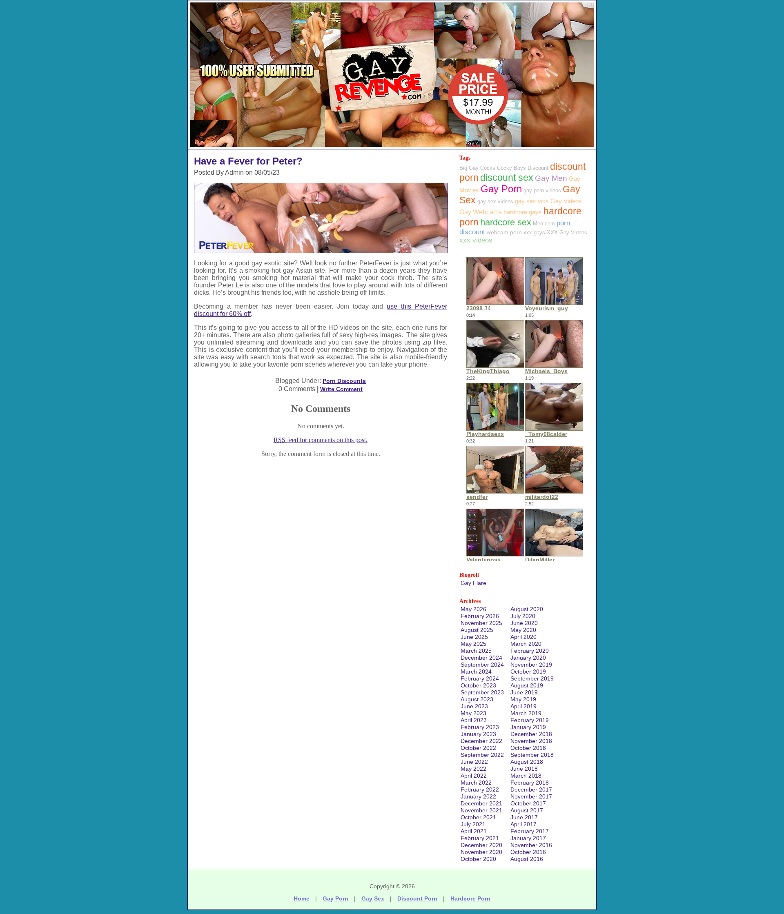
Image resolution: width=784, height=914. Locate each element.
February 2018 (529, 782)
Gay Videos (566, 201)
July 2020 (522, 616)
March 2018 (525, 775)
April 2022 (474, 775)
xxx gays (534, 232)
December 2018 (531, 734)
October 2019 (528, 671)
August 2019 (526, 685)
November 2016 (531, 845)
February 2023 (480, 727)
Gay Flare (473, 583)
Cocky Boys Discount (522, 168)
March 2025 (476, 650)
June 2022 (474, 761)
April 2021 (474, 831)
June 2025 (474, 637)
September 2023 (482, 692)
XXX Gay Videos (567, 232)
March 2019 (525, 713)
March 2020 (525, 643)
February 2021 (480, 838)
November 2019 (531, 664)
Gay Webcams (480, 212)
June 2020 (524, 623)
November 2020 (481, 852)
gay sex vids (532, 201)
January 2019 (528, 727)
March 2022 (476, 782)
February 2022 (480, 789)
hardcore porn (470, 898)
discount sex (506, 178)
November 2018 (531, 741)
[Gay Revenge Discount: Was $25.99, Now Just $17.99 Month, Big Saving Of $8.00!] (392, 146)
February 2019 (529, 720)
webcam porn (504, 232)
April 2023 (474, 720)
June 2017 (524, 817)
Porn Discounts (344, 381)
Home (302, 898)
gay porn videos (542, 190)
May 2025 (473, 643)
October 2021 (478, 817)
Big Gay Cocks (477, 168)
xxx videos (475, 240)
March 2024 (476, 671)
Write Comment (341, 389)
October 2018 (528, 748)
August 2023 (477, 699)
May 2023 (473, 713)
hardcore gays (522, 212)
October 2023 (478, 685)
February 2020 (529, 650)
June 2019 (524, 692)
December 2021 (481, 803)
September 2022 (482, 755)
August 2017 (526, 810)
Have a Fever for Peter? (248, 161)
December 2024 (481, 657)
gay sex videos (495, 201)
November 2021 (481, 810)
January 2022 (478, 796)
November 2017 (531, 796)
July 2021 (473, 824)
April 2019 (523, 706)
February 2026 (480, 616)
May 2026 (473, 609)
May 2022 (473, 768)
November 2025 (481, 623)
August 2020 (526, 609)
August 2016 (526, 859)
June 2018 (524, 768)
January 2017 (528, 838)
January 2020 (528, 657)
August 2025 (477, 630)
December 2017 (531, 789)
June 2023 (474, 706)
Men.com (544, 223)
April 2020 (523, 637)
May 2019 (523, 699)
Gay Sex (372, 898)
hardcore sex (505, 222)
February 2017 (529, 831)
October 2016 (528, 852)
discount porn (417, 898)
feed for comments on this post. (321, 439)
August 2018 (526, 761)
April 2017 (523, 824)
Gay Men (551, 178)
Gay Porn (501, 188)
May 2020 (523, 630)
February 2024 (480, 678)
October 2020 (478, 859)
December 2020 (481, 845)
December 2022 (481, 741)
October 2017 (528, 803)
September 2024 (482, 664)
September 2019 (532, 678)
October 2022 (478, 748)
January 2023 (478, 734)
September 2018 (532, 755)
